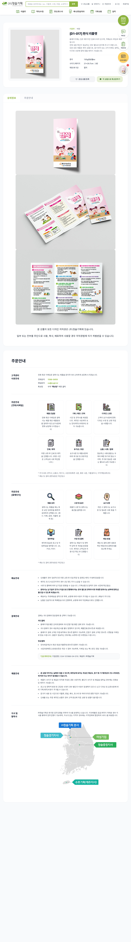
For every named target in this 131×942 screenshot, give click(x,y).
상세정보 (11, 98)
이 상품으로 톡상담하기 (111, 79)
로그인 (117, 4)
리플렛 (72, 29)
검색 (73, 4)
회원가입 (126, 4)
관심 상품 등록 (84, 79)
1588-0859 (53, 379)
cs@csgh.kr (53, 383)
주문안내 (28, 98)
